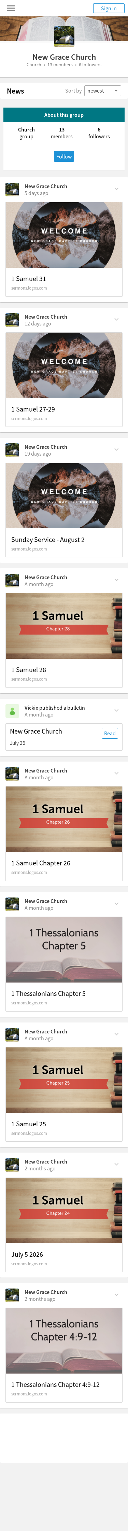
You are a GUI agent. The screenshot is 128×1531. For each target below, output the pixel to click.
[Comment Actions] (116, 188)
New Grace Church (46, 186)
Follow (64, 156)
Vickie (31, 707)
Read (110, 733)
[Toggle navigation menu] (11, 8)
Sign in (109, 8)
